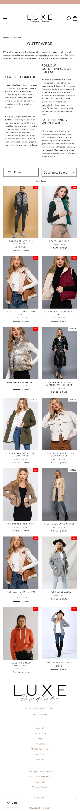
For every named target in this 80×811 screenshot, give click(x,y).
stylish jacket (11, 101)
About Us (40, 728)
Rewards (40, 744)
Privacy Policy (40, 782)
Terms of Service (39, 787)
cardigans (44, 55)
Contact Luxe (40, 733)
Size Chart (40, 759)
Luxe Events (40, 754)
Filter (17, 172)
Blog (40, 738)
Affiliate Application (40, 749)
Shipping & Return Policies (40, 771)
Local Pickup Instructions (39, 776)
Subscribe (40, 798)
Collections (16, 37)
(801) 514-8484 (40, 714)
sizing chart (47, 105)
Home (6, 37)
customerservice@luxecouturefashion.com (61, 153)
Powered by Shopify (40, 807)
